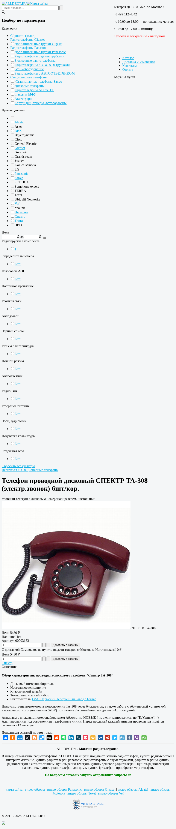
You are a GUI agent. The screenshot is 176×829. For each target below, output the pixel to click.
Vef (17, 203)
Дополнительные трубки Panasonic (40, 52)
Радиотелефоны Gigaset (27, 39)
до (22, 237)
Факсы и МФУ (25, 94)
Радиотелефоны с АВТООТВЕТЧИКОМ (45, 73)
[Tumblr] (129, 737)
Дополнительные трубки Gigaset (38, 44)
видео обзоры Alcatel (133, 789)
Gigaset (20, 148)
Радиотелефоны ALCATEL (34, 90)
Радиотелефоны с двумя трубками (39, 56)
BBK (18, 131)
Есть (18, 264)
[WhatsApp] (144, 737)
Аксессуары (23, 98)
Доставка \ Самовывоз (138, 62)
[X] (27, 737)
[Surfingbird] (114, 737)
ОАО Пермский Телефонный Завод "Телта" (64, 699)
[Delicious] (41, 737)
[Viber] (136, 737)
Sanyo (19, 178)
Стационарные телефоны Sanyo (38, 81)
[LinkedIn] (71, 737)
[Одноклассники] (12, 737)
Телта (19, 221)
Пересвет (21, 212)
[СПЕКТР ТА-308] (66, 628)
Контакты (129, 65)
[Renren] (100, 737)
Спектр (20, 216)
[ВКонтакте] (5, 737)
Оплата (127, 69)
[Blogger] (34, 737)
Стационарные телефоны (28, 77)
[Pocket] (85, 737)
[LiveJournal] (78, 737)
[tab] (88, 28)
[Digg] (49, 737)
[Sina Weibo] (107, 737)
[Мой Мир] (20, 737)
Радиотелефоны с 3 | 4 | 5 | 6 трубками (42, 65)
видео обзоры (35, 789)
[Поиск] (44, 238)
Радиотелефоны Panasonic (29, 47)
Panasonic (21, 173)
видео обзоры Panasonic (64, 789)
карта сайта (14, 789)
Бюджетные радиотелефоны (35, 60)
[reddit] (56, 737)
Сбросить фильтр (22, 35)
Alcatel (19, 122)
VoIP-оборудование (29, 69)
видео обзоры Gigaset (99, 789)
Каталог (128, 58)
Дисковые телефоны (29, 86)
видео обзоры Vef (111, 793)
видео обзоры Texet (81, 793)
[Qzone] (93, 737)
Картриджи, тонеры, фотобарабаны (41, 103)
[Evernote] (63, 737)
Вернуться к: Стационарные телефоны (30, 470)
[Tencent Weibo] (122, 737)
